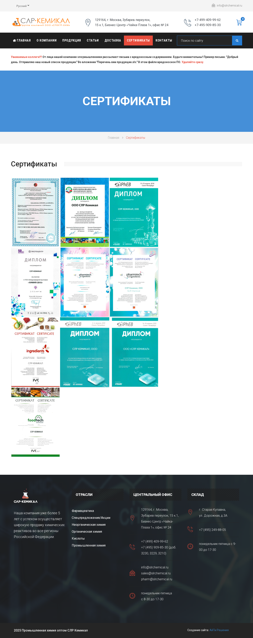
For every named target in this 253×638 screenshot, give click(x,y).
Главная (23, 40)
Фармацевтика (83, 511)
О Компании (47, 40)
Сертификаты (138, 40)
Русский (19, 6)
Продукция (71, 40)
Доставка (113, 40)
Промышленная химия (89, 545)
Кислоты (78, 538)
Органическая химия (87, 531)
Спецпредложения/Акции (91, 518)
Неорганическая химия (89, 525)
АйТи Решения (219, 630)
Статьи (93, 40)
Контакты (164, 40)
